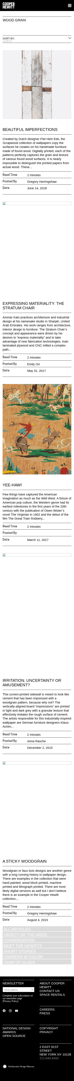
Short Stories (20, 951)
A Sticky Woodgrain (25, 861)
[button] (69, 5)
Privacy (46, 1032)
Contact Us (50, 991)
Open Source (14, 1036)
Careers (47, 1009)
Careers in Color (23, 957)
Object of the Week (25, 935)
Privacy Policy (10, 1001)
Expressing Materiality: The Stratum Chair (33, 305)
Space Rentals (52, 994)
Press (45, 1013)
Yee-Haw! (12, 485)
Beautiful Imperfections (30, 129)
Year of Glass (19, 962)
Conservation (19, 940)
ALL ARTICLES (17, 929)
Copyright (49, 1028)
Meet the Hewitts (23, 946)
